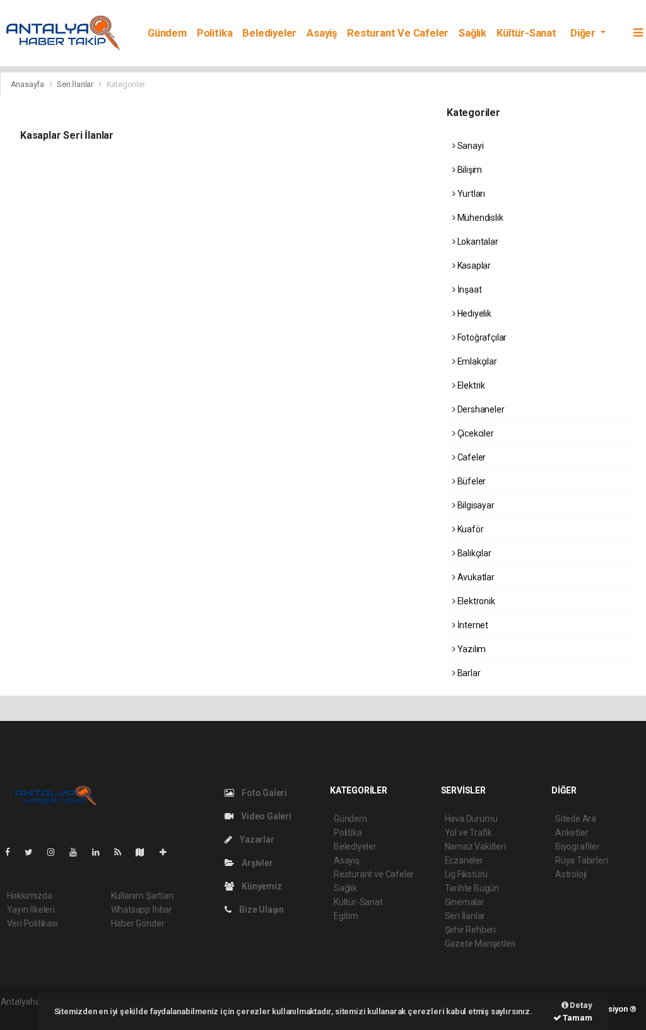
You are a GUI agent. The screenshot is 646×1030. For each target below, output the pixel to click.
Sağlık (472, 33)
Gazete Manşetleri (480, 944)
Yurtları (470, 194)
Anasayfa (28, 84)
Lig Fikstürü (466, 874)
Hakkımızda (29, 896)
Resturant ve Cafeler (398, 33)
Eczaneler (464, 860)
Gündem (167, 33)
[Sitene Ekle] (168, 852)
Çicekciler (474, 433)
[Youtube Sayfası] (78, 852)
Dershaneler (480, 409)
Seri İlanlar (75, 84)
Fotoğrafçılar (481, 337)
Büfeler (470, 481)
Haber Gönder (138, 923)
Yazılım (470, 649)
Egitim (346, 916)
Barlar (467, 673)
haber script (24, 1015)
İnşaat (468, 289)
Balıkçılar (473, 553)
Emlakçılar (476, 361)
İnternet (471, 625)
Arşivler (256, 863)
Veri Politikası (32, 923)
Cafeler (470, 457)
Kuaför (469, 529)
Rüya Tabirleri (581, 860)
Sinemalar (464, 902)
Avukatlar (475, 577)
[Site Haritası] (145, 852)
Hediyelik (473, 313)
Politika (214, 33)
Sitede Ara (575, 819)
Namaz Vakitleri (475, 846)
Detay (580, 1005)
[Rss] (122, 852)
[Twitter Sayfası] (34, 852)
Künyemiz (260, 886)
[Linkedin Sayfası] (101, 852)
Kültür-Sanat (526, 33)
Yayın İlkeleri (31, 909)
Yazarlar (256, 839)
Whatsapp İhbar (141, 909)
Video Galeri (265, 816)
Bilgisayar (475, 505)
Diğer (584, 33)
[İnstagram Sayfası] (56, 852)
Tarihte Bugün (472, 888)
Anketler (571, 833)
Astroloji (571, 874)
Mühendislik (479, 218)
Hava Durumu (471, 819)
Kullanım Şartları (142, 896)
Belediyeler (269, 33)
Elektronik (475, 601)
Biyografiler (577, 846)
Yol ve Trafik (469, 833)
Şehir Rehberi (470, 930)
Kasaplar (473, 265)
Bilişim (468, 170)
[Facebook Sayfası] (12, 852)
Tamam (576, 1017)
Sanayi (469, 146)
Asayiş (322, 33)
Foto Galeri (263, 793)
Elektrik (470, 385)
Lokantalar (476, 242)
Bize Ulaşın (260, 909)
